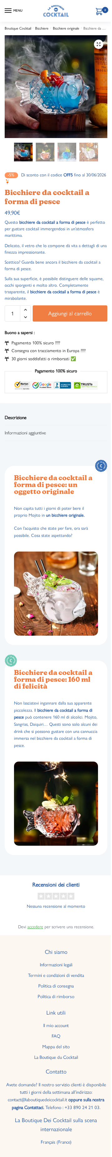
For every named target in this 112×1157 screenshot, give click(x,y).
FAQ (56, 1036)
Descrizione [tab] (15, 417)
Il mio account (56, 1025)
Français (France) (56, 1142)
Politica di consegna (56, 986)
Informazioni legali (56, 965)
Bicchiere (42, 28)
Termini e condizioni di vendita (56, 975)
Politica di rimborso (56, 996)
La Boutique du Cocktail (56, 1057)
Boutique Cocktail (18, 28)
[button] (98, 44)
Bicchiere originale (66, 28)
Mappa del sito (56, 1046)
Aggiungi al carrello (70, 313)
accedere (35, 927)
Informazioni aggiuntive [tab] (25, 433)
